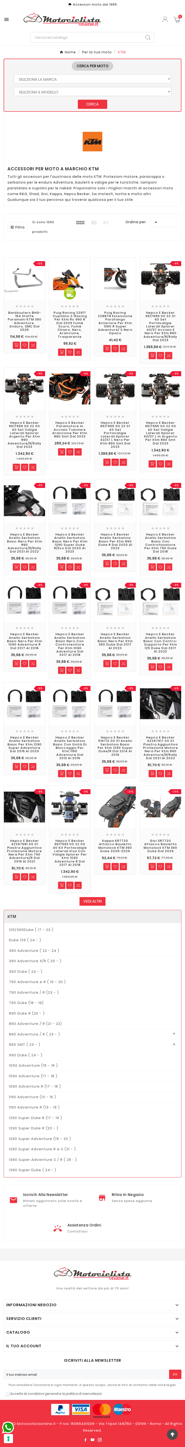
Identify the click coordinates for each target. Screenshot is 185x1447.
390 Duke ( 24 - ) (25, 971)
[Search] (147, 37)
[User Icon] (165, 19)
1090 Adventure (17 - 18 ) (33, 1075)
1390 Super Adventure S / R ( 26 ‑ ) (43, 1159)
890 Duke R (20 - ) (27, 1013)
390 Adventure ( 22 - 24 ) (34, 950)
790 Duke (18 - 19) (26, 1002)
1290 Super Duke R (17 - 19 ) (35, 1117)
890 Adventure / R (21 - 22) (35, 1023)
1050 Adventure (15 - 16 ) (33, 1065)
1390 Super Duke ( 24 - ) (32, 1169)
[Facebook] (85, 1439)
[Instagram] (99, 1439)
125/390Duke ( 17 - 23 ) (31, 929)
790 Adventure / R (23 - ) (34, 992)
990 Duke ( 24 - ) (25, 1055)
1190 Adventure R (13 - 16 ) (34, 1107)
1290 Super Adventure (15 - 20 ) (40, 1138)
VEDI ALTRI (92, 901)
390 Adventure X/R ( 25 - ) (35, 960)
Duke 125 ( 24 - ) (25, 939)
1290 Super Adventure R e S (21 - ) (42, 1148)
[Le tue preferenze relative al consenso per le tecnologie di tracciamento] (8, 1438)
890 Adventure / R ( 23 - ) (34, 1034)
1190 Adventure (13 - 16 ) (32, 1096)
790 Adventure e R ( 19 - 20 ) (37, 981)
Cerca (92, 104)
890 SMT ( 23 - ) (24, 1044)
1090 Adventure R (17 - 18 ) (35, 1086)
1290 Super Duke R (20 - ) (33, 1128)
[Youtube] (92, 1439)
